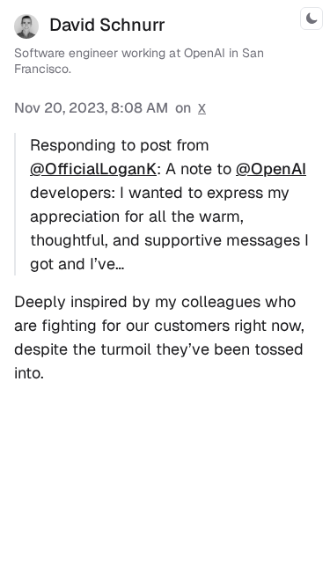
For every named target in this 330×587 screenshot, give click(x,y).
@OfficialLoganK (93, 168)
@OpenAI (271, 168)
